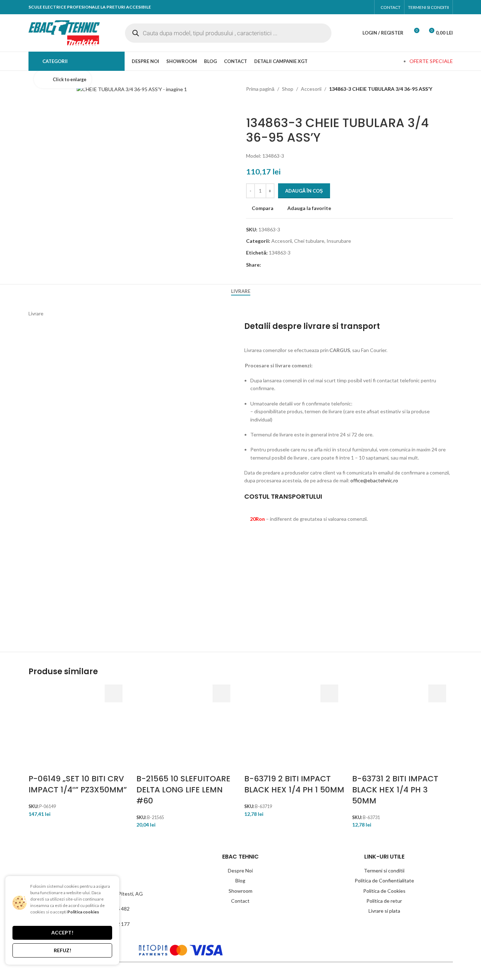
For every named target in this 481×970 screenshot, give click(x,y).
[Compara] (113, 729)
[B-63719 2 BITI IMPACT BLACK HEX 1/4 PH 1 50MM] (261, 729)
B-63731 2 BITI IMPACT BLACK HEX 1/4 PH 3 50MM (395, 789)
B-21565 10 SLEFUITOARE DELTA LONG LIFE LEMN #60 (183, 789)
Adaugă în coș (304, 191)
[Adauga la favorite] (113, 747)
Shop (287, 89)
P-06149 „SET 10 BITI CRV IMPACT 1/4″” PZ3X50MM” (77, 784)
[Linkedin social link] (304, 265)
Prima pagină (260, 89)
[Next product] (267, 104)
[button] (113, 693)
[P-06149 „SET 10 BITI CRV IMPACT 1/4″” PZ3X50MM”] (46, 729)
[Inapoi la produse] (259, 104)
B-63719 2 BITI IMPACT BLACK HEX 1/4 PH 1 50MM (294, 784)
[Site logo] (64, 32)
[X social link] (279, 265)
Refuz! (62, 950)
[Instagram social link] (363, 7)
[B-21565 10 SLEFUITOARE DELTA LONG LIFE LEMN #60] (154, 729)
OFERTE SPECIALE (431, 61)
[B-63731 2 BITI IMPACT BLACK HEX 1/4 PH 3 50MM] (369, 729)
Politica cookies (83, 911)
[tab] (240, 291)
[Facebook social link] (350, 7)
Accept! (62, 932)
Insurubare (338, 241)
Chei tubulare (309, 241)
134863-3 (280, 253)
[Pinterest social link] (292, 265)
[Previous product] (250, 104)
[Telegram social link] (317, 265)
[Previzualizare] (113, 711)
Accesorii (311, 89)
